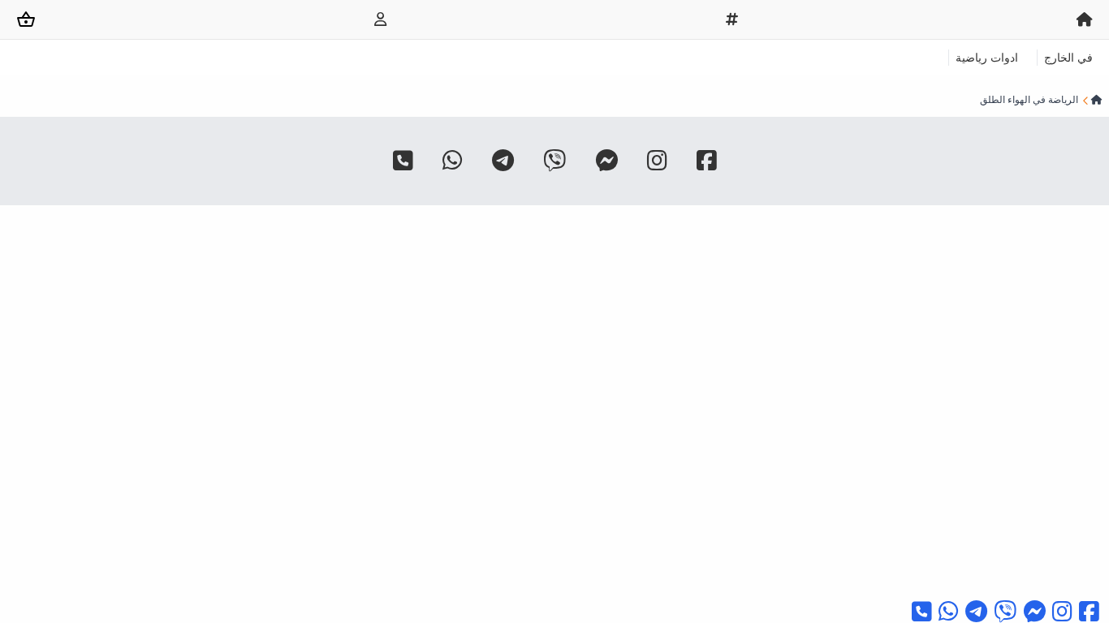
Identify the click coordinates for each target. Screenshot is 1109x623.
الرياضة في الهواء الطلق (1029, 99)
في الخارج (1068, 57)
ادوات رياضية (987, 57)
